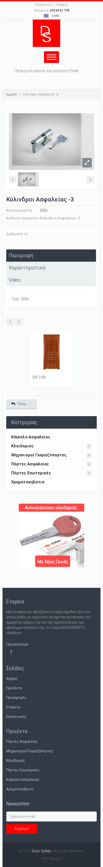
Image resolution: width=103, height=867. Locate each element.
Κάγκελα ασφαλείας (23, 780)
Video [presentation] (15, 280)
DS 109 (39, 377)
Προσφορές (16, 698)
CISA (44, 210)
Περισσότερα (17, 644)
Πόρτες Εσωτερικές (31, 473)
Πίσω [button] (22, 404)
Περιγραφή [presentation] (21, 255)
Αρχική (11, 94)
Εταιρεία (13, 707)
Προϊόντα (14, 688)
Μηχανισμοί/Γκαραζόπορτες (29, 751)
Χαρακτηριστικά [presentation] (27, 268)
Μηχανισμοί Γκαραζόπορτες (38, 455)
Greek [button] (55, 15)
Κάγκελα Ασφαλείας (30, 437)
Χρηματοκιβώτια (27, 482)
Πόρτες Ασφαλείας (30, 464)
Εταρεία (62, 4)
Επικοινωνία (43, 4)
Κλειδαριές (22, 446)
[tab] (51, 255)
